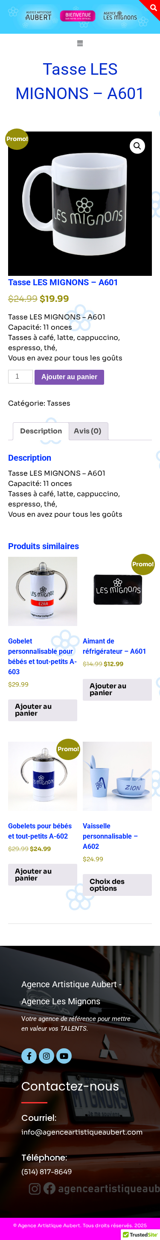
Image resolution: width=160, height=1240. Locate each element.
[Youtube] (64, 1056)
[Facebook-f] (29, 1056)
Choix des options (107, 885)
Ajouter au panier (69, 376)
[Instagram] (46, 1056)
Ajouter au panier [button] (33, 710)
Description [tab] (41, 431)
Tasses (58, 403)
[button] (80, 43)
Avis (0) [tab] (87, 431)
